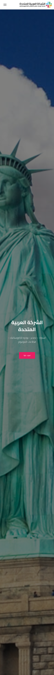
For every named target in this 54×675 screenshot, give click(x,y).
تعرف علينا (27, 355)
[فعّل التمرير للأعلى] (5, 669)
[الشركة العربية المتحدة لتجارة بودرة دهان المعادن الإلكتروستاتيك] (34, 5)
